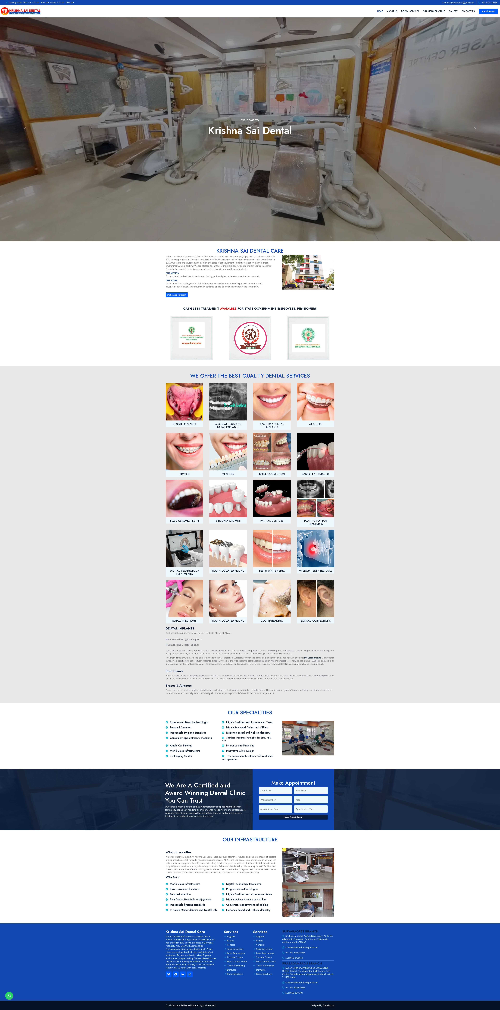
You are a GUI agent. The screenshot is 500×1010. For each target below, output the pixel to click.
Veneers (231, 944)
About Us (392, 11)
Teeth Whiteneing (236, 965)
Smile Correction (235, 949)
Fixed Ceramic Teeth (237, 961)
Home (380, 11)
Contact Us (468, 11)
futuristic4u (328, 1005)
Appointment (488, 11)
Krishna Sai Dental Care (184, 1005)
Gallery (453, 11)
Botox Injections (235, 974)
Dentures (231, 969)
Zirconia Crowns (235, 957)
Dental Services (410, 11)
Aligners (231, 936)
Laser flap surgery (236, 953)
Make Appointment (176, 294)
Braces (230, 940)
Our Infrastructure (434, 11)
